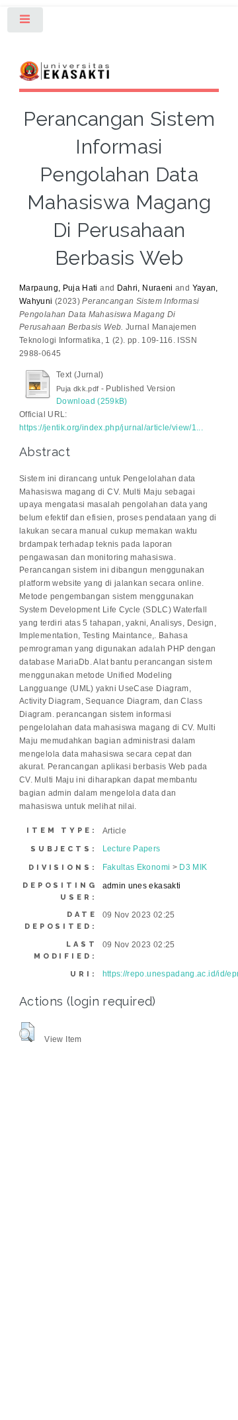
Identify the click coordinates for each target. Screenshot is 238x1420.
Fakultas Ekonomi (136, 867)
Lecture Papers (131, 848)
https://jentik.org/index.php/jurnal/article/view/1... (111, 427)
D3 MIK (193, 867)
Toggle (26, 22)
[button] (26, 1032)
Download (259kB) (92, 401)
